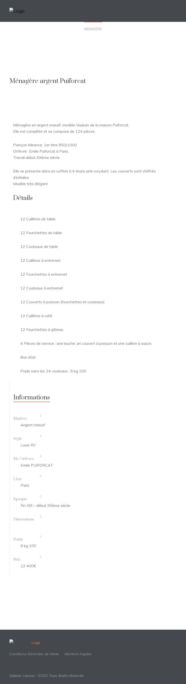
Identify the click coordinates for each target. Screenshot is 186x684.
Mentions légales (78, 654)
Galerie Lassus (21, 675)
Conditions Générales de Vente (34, 654)
